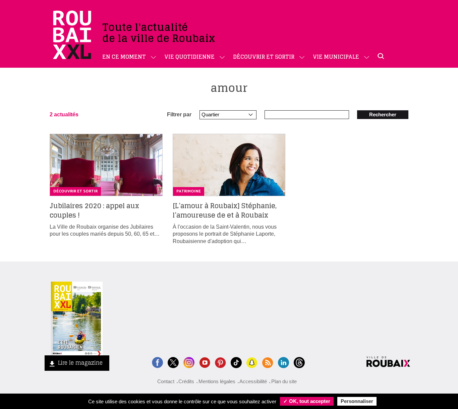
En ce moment (124, 56)
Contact (165, 381)
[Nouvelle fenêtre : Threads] (299, 361)
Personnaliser (357, 401)
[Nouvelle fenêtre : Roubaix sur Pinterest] (220, 361)
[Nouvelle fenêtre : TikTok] (236, 361)
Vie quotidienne (189, 56)
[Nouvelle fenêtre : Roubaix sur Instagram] (188, 361)
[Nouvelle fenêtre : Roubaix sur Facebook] (157, 361)
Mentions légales (216, 381)
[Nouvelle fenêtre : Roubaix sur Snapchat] (251, 361)
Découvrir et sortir (263, 56)
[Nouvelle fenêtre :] (204, 361)
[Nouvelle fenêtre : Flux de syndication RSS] (267, 361)
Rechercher (382, 114)
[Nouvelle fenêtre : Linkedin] (283, 361)
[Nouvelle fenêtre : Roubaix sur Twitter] (173, 361)
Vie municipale (336, 56)
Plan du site (284, 381)
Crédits (186, 381)
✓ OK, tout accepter (306, 401)
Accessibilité (253, 381)
